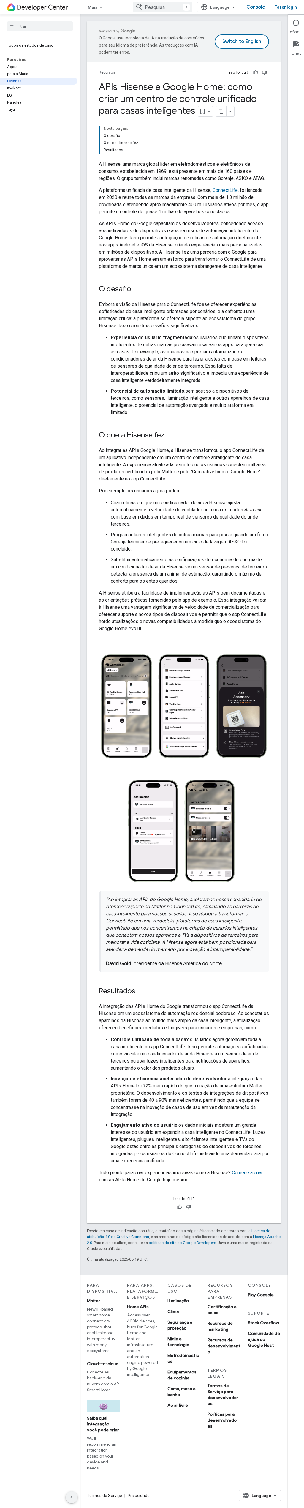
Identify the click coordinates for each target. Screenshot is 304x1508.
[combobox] (162, 7)
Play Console (261, 1294)
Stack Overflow (263, 1322)
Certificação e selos (222, 1309)
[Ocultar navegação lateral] (71, 1497)
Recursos (107, 72)
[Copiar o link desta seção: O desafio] (137, 289)
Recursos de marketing (220, 1326)
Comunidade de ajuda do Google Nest (264, 1339)
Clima (173, 1311)
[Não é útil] (264, 72)
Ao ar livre (177, 1405)
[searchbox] (40, 26)
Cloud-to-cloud (102, 1363)
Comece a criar (247, 1172)
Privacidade (139, 1495)
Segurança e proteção (179, 1325)
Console (255, 7)
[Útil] (255, 72)
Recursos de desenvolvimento (224, 1345)
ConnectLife (225, 190)
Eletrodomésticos (183, 1358)
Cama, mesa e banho (181, 1391)
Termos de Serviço (104, 1495)
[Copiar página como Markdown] (221, 111)
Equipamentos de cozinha (182, 1375)
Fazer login (286, 7)
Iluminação (178, 1300)
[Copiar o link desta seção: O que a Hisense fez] (170, 435)
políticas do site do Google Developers (182, 1242)
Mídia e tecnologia (178, 1341)
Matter (93, 1300)
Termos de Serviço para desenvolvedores (223, 1394)
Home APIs (138, 1306)
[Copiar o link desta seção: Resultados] (141, 991)
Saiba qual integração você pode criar (103, 1424)
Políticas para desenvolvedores (223, 1420)
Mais (92, 7)
